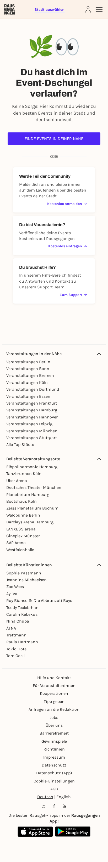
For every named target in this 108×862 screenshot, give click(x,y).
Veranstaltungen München (31, 430)
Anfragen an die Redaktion (54, 709)
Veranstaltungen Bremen (30, 375)
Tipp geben (54, 701)
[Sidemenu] (99, 9)
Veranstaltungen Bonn (27, 368)
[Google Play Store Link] (72, 831)
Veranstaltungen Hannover (32, 417)
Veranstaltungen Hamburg (31, 409)
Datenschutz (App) (54, 772)
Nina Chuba (17, 621)
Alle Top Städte (20, 444)
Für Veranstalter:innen (54, 685)
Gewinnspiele (54, 741)
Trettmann (16, 634)
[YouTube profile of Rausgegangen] (64, 806)
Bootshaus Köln (21, 501)
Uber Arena (16, 480)
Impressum (54, 757)
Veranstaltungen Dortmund (32, 389)
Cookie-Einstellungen (54, 781)
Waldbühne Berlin (23, 515)
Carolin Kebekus (21, 614)
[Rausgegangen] (9, 9)
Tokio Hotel (17, 648)
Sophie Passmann (23, 572)
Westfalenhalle (20, 549)
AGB (54, 788)
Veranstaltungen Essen (28, 396)
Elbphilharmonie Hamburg (31, 466)
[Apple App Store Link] (35, 831)
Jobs (54, 717)
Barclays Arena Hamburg (29, 521)
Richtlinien (54, 749)
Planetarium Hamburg (27, 494)
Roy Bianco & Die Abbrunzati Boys (39, 600)
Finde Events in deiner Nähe (54, 138)
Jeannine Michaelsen (26, 579)
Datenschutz (54, 765)
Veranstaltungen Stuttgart (31, 437)
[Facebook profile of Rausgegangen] (54, 806)
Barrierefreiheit (54, 733)
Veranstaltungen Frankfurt (31, 403)
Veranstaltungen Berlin (28, 361)
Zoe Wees (15, 586)
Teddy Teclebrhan (22, 607)
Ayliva (11, 593)
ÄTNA (11, 628)
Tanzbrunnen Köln (23, 473)
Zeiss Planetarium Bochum (32, 508)
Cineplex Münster (23, 535)
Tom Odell (15, 655)
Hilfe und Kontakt (54, 677)
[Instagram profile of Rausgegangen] (43, 806)
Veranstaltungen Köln (27, 382)
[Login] (88, 9)
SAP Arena (16, 542)
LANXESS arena (21, 529)
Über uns (54, 725)
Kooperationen (54, 693)
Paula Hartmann (22, 641)
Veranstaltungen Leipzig (29, 423)
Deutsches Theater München (33, 487)
